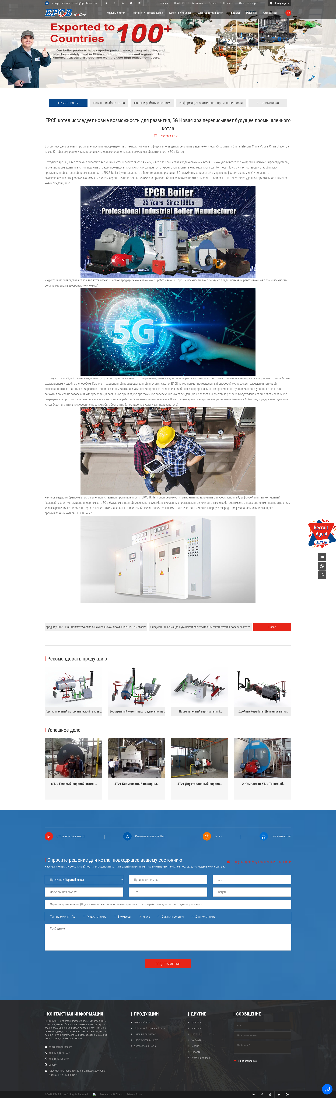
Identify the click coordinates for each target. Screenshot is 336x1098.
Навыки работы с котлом (152, 103)
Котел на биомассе (180, 12)
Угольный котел (116, 12)
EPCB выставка (268, 103)
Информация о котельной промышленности (211, 103)
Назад (272, 627)
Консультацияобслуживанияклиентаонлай (259, 862)
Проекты (234, 12)
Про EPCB (180, 3)
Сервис (213, 3)
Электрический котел (210, 12)
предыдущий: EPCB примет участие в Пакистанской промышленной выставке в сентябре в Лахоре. (96, 628)
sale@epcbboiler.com (60, 1046)
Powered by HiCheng (111, 1094)
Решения (251, 12)
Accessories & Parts (145, 1046)
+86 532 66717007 (59, 1052)
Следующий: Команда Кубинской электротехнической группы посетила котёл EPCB (200, 628)
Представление (168, 964)
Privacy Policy (134, 1094)
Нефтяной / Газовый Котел (147, 12)
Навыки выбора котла (109, 103)
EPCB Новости (68, 103)
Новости (228, 3)
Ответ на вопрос (248, 3)
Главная (163, 3)
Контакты (197, 3)
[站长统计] (94, 1094)
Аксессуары (270, 12)
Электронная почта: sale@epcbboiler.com (74, 3)
